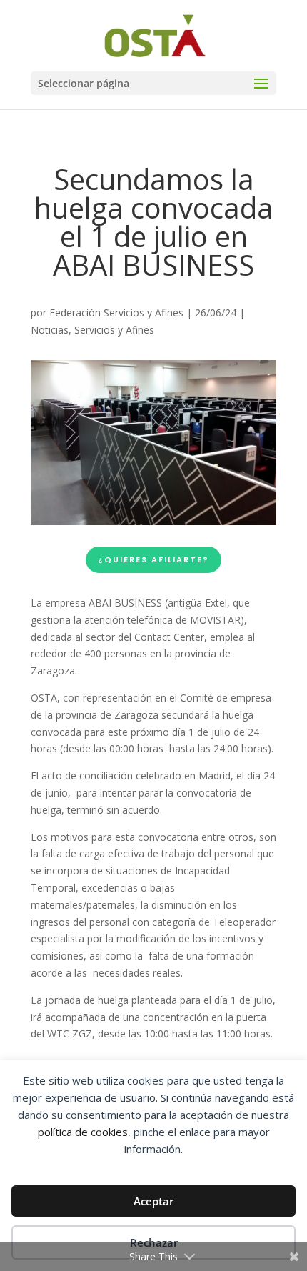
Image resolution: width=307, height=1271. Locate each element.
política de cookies (83, 1132)
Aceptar (153, 1201)
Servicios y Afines (114, 330)
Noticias (50, 330)
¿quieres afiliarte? (153, 559)
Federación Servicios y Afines (116, 312)
